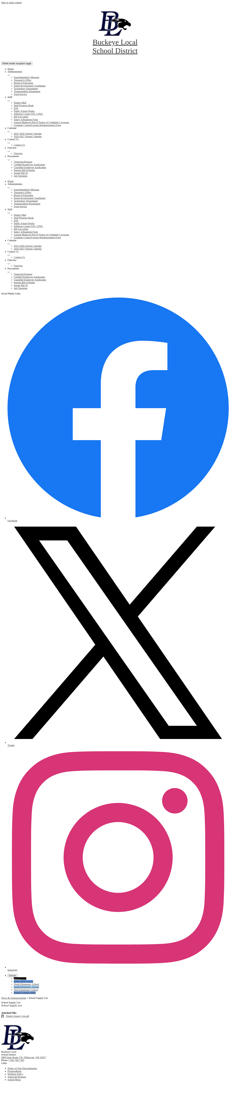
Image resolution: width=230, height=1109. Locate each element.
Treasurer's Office (22, 80)
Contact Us (19, 145)
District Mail (20, 102)
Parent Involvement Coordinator (30, 85)
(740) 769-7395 (16, 1060)
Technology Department (26, 88)
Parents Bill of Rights (24, 170)
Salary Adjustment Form (26, 119)
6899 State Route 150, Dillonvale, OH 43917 (23, 1057)
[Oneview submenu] (9, 151)
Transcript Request (23, 162)
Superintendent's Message (26, 77)
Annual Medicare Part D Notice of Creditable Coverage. (41, 122)
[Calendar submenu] (9, 131)
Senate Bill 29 (21, 173)
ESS (16, 108)
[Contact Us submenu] (9, 255)
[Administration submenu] (9, 75)
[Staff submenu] (9, 100)
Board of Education (23, 83)
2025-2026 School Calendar (28, 133)
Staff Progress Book (24, 105)
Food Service (20, 94)
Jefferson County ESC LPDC (28, 114)
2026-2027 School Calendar (28, 136)
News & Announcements (13, 998)
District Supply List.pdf (17, 1016)
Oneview (18, 153)
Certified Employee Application (29, 164)
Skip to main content (11, 2)
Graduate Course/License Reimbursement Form (37, 125)
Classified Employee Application (30, 167)
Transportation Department (27, 91)
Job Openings (20, 176)
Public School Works (24, 111)
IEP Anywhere (21, 116)
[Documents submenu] (9, 159)
